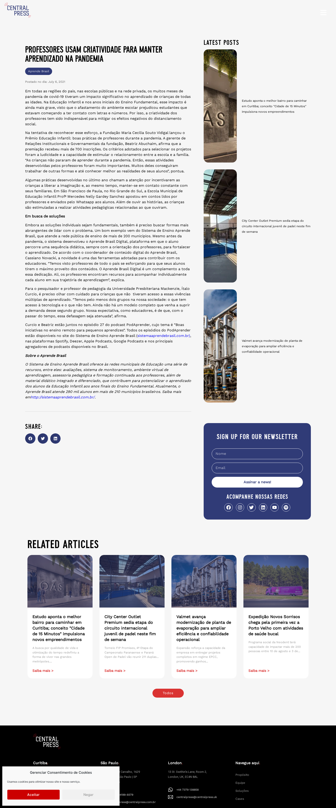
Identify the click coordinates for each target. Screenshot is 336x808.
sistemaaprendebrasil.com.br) (163, 335)
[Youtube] (274, 507)
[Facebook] (228, 507)
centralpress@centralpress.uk (196, 797)
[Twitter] (251, 507)
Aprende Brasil (38, 71)
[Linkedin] (263, 507)
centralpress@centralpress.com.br (132, 802)
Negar (88, 794)
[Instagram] (240, 507)
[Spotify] (286, 507)
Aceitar (33, 794)
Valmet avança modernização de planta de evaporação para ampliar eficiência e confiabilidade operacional (272, 346)
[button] (30, 438)
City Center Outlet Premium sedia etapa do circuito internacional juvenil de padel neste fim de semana (276, 226)
